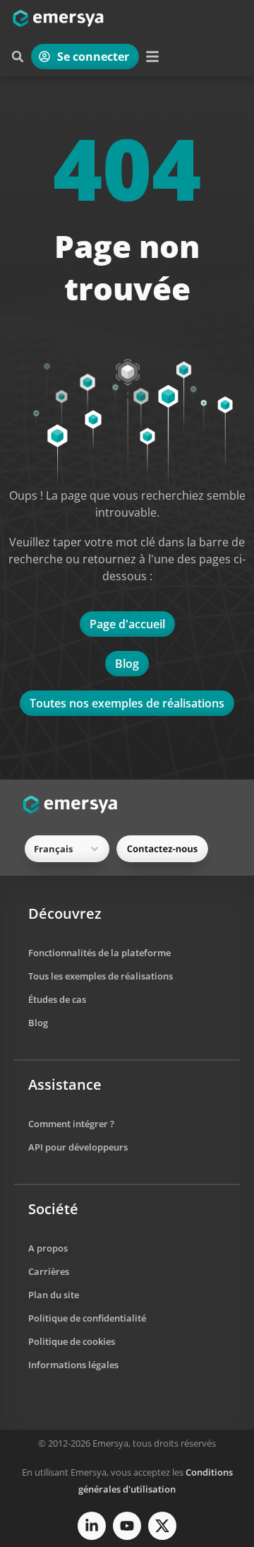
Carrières (48, 1271)
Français (53, 848)
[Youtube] (127, 1526)
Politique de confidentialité (87, 1318)
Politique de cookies (71, 1341)
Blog (38, 1022)
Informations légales (73, 1364)
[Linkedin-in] (92, 1526)
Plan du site (53, 1294)
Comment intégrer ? (71, 1123)
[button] (17, 56)
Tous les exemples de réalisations (100, 976)
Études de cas (57, 999)
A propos (48, 1248)
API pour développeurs (78, 1147)
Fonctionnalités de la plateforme (99, 952)
